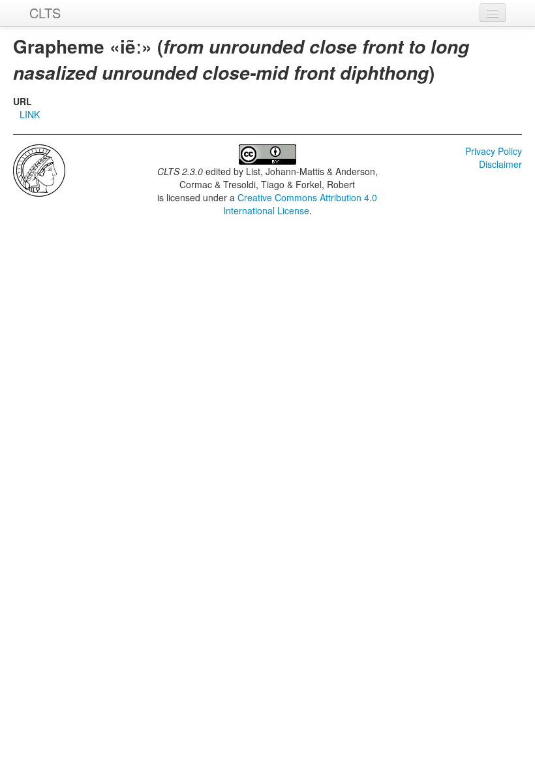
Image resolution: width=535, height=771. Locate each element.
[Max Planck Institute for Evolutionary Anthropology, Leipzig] (39, 169)
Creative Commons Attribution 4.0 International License (300, 204)
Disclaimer (500, 164)
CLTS (45, 12)
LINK (30, 114)
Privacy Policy (493, 150)
